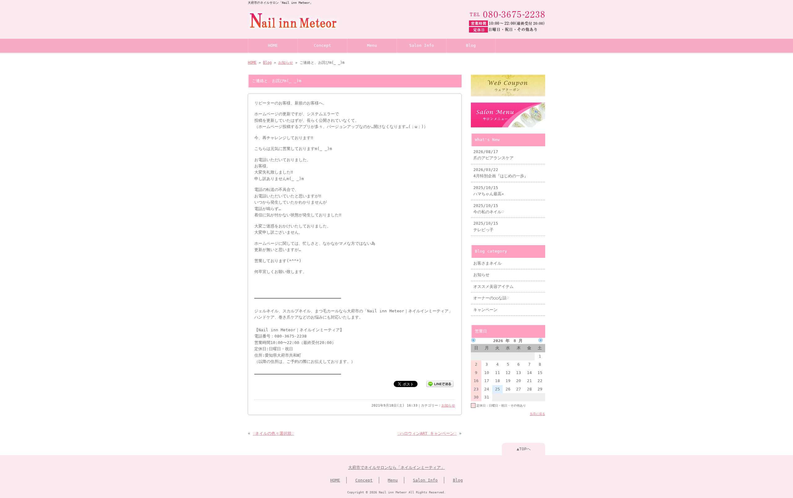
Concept (322, 45)
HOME (273, 45)
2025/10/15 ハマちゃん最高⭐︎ (488, 190)
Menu (372, 45)
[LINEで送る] (439, 383)
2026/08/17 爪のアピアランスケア (493, 154)
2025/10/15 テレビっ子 (485, 226)
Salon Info (421, 45)
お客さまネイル (487, 263)
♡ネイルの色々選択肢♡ (273, 433)
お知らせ (285, 62)
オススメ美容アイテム (493, 286)
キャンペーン (485, 309)
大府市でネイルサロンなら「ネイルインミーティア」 (396, 467)
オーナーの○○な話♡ (491, 298)
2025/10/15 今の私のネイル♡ (488, 208)
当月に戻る (537, 414)
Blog (471, 45)
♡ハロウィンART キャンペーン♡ (427, 433)
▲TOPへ (524, 449)
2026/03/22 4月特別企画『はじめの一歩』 (500, 172)
